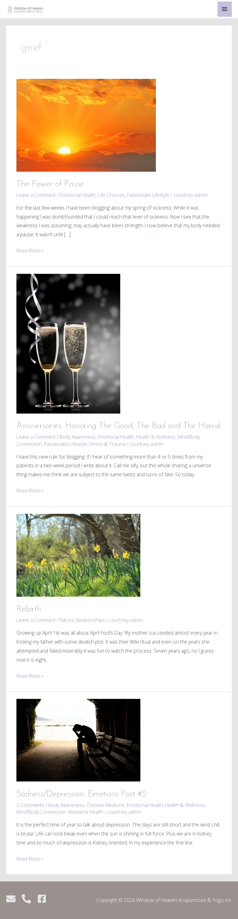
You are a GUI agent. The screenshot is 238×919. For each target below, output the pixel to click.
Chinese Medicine (105, 805)
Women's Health (85, 811)
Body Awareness (77, 436)
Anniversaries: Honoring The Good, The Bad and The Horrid (118, 426)
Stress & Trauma (107, 444)
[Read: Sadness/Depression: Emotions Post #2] (78, 739)
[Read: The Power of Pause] (86, 124)
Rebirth (28, 609)
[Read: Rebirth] (78, 554)
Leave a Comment (35, 195)
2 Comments (30, 805)
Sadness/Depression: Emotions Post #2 (81, 794)
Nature (67, 620)
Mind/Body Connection (41, 811)
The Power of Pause (50, 184)
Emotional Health (78, 195)
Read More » (29, 250)
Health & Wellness (155, 436)
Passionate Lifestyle (148, 195)
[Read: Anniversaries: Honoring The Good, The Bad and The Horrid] (68, 343)
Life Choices (111, 195)
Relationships (90, 620)
